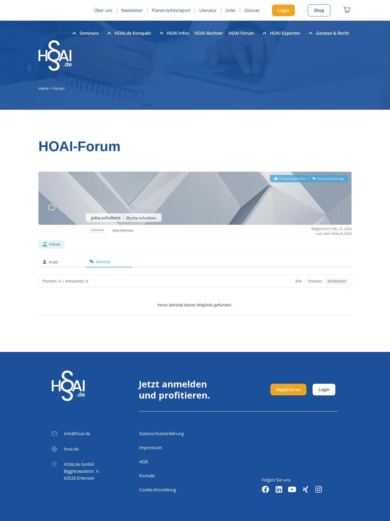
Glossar (252, 10)
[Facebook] (265, 489)
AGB (143, 462)
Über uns (103, 10)
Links (231, 10)
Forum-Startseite (292, 178)
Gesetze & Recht (332, 33)
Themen (314, 281)
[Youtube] (292, 489)
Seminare (89, 33)
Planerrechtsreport (171, 10)
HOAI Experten (285, 33)
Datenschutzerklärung (161, 433)
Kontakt (147, 476)
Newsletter (132, 10)
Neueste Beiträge (330, 178)
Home (43, 88)
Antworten (337, 281)
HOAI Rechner (208, 33)
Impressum (150, 448)
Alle (298, 281)
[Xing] (305, 489)
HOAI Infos (178, 33)
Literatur (208, 10)
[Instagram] (318, 489)
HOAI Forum (241, 33)
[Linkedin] (279, 489)
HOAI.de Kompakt (133, 33)
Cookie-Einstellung (157, 490)
